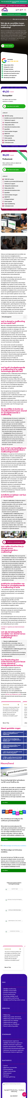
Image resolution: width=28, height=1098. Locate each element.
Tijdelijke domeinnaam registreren (12, 1043)
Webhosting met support (10, 1022)
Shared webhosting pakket (10, 1026)
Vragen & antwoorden (9, 1071)
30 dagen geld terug (9, 1077)
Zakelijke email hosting (9, 989)
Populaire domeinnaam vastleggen (13, 1046)
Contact (5, 1065)
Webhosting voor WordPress (11, 1024)
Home (2, 19)
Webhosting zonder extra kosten (12, 1018)
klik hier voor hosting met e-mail (13, 694)
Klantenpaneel (7, 1073)
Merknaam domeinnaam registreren (13, 1050)
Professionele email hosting (11, 998)
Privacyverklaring (8, 1069)
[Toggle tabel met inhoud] (23, 317)
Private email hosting (9, 994)
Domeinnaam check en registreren (12, 1052)
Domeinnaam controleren (14, 14)
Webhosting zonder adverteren (12, 1017)
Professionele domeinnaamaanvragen (14, 1048)
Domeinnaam (8, 19)
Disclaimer (6, 1075)
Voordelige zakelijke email (10, 996)
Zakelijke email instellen (10, 990)
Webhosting (6, 1015)
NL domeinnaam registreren (11, 1041)
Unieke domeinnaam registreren (12, 1044)
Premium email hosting (9, 992)
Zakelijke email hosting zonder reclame (14, 1000)
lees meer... (5, 802)
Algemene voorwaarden (10, 1067)
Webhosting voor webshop (10, 1020)
